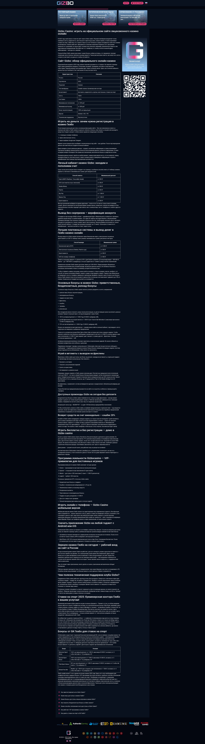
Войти (126, 3)
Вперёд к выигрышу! (135, 59)
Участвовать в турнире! (107, 24)
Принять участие (79, 24)
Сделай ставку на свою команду (134, 24)
